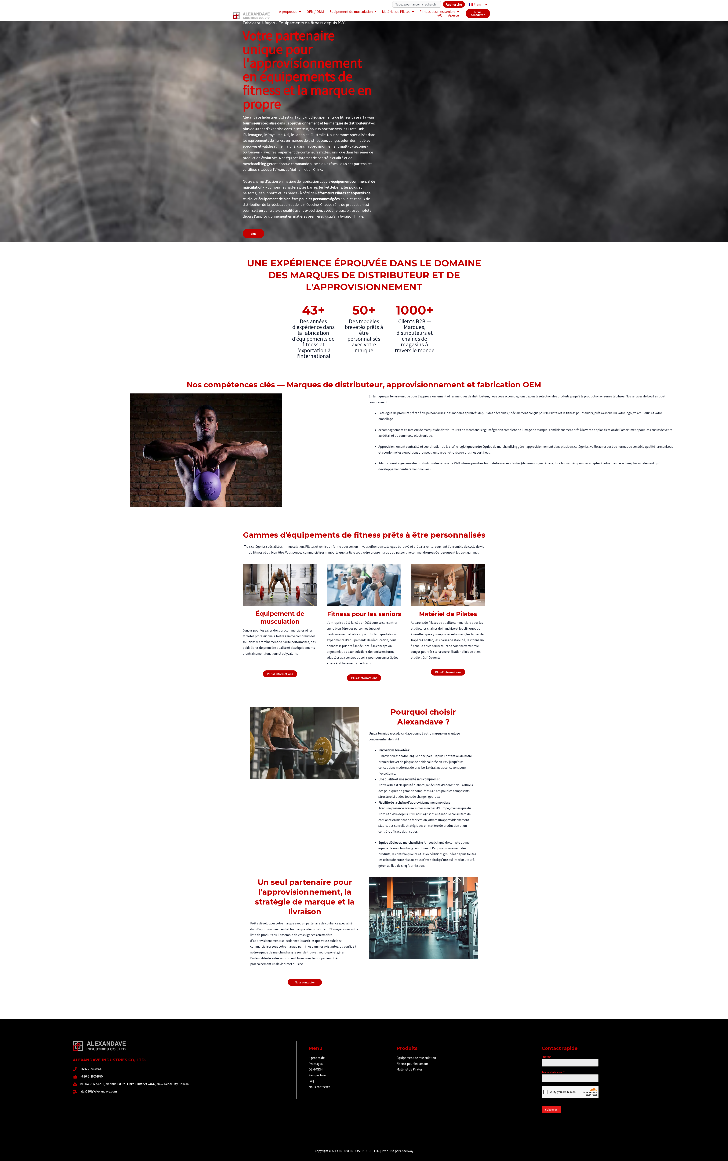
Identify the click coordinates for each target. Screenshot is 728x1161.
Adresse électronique (553, 1072)
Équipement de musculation (351, 11)
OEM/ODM (316, 1069)
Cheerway (406, 1151)
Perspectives (317, 1075)
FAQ (439, 15)
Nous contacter (319, 1087)
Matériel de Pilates (396, 11)
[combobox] (416, 4)
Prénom (546, 1057)
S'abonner (551, 1109)
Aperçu (453, 15)
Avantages (316, 1064)
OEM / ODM (315, 11)
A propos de (288, 11)
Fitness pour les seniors (437, 11)
